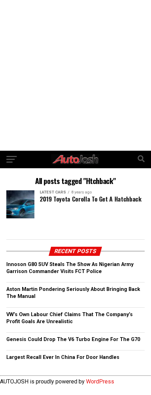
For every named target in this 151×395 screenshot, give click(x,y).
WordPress (100, 381)
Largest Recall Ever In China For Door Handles (62, 357)
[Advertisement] (75, 75)
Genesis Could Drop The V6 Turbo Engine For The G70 (73, 339)
